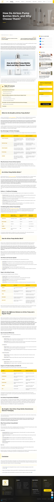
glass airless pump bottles (14, 208)
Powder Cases (25, 485)
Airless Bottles (19, 486)
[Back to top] (52, 500)
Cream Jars (25, 486)
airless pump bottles (12, 176)
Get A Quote (48, 490)
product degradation (12, 117)
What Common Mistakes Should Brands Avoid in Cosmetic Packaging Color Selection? (45, 59)
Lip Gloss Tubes (25, 482)
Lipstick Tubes (19, 482)
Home (7, 1)
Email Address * (41, 89)
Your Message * (41, 94)
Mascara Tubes (19, 485)
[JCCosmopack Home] (5, 483)
